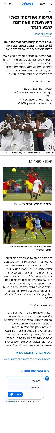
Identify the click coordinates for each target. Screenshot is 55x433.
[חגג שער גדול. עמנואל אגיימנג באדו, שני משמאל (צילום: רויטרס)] (27, 133)
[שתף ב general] (5, 4)
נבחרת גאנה (35, 359)
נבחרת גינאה (23, 359)
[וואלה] (27, 3)
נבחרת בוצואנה (10, 359)
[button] (42, 4)
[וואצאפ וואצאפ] (10, 3)
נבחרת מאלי (47, 359)
